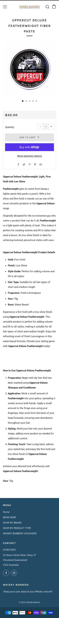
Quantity (9, 127)
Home (6, 512)
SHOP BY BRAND (12, 522)
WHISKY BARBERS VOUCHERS (20, 533)
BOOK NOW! (9, 517)
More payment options (29, 155)
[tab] (22, 101)
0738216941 (9, 549)
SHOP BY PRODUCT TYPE (17, 528)
